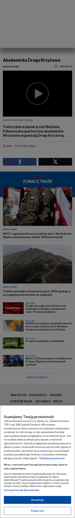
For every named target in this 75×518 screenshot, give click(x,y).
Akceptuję (37, 499)
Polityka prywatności (52, 458)
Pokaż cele (37, 510)
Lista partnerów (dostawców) (21, 490)
